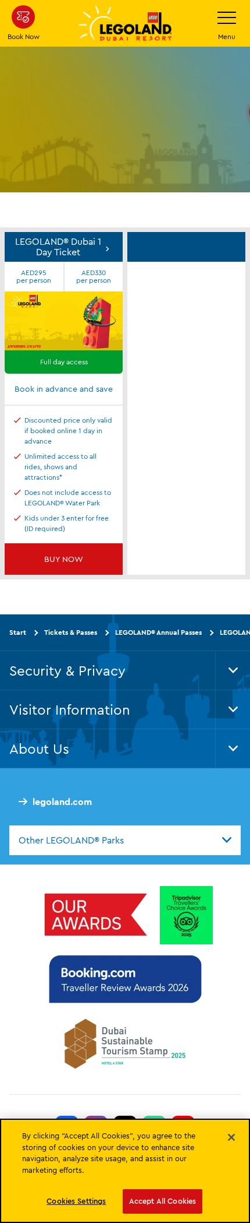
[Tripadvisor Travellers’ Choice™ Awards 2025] (186, 915)
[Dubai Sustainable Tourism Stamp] (125, 1043)
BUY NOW (63, 559)
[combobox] (125, 840)
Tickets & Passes (70, 632)
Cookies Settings (76, 1201)
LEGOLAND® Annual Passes (158, 632)
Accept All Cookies (162, 1201)
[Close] (231, 1137)
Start (17, 632)
